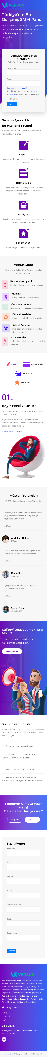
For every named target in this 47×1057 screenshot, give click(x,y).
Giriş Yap (15, 819)
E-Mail (9, 890)
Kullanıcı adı (11, 68)
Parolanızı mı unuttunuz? (17, 88)
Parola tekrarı (12, 933)
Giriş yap (12, 104)
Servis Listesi (12, 651)
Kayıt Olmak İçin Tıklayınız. (12, 431)
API (4, 1020)
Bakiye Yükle (37, 364)
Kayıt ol (12, 951)
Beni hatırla (15, 99)
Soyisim (10, 876)
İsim (9, 862)
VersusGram (9, 1054)
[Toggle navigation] (43, 5)
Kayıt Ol (15, 364)
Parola (9, 79)
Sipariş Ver (27, 373)
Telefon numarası (14, 904)
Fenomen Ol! (27, 382)
